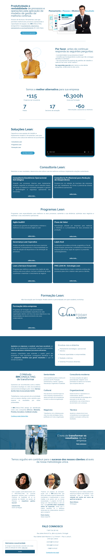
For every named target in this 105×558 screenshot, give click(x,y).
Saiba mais (24, 547)
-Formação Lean (16, 147)
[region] (20, 548)
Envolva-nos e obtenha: (68, 345)
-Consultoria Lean (16, 142)
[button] (28, 153)
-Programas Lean (16, 144)
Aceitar (20, 551)
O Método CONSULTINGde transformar (25, 377)
